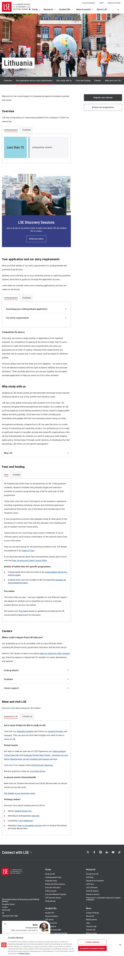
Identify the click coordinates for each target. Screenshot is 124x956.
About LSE (102, 9)
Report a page (91, 933)
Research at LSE (92, 874)
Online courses (50, 891)
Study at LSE (50, 874)
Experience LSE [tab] (11, 716)
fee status (23, 611)
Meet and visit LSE (113, 80)
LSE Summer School (53, 898)
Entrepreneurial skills (53, 930)
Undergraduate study (53, 877)
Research (48, 9)
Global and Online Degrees (55, 884)
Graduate (8, 679)
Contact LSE (90, 930)
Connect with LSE (15, 852)
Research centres (92, 894)
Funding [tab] (16, 474)
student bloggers (55, 731)
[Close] (120, 944)
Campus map (91, 926)
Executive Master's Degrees (55, 894)
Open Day (35, 816)
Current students (88, 3)
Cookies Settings (92, 913)
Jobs (88, 923)
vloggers (8, 735)
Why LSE (8, 453)
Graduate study (51, 881)
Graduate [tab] (26, 130)
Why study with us (64, 80)
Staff (101, 3)
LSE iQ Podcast (92, 887)
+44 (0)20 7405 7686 (10, 916)
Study (35, 9)
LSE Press (90, 884)
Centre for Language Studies (56, 933)
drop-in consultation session (30, 825)
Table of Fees (28, 550)
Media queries (91, 920)
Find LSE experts (92, 891)
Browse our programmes (103, 107)
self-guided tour (26, 821)
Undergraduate (11, 670)
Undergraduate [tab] (11, 130)
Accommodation (51, 916)
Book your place (36, 239)
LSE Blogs (89, 877)
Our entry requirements (17, 318)
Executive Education (53, 887)
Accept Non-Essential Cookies (92, 948)
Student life (64, 9)
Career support (11, 688)
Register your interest (102, 97)
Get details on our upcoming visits (19, 793)
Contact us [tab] (27, 716)
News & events (83, 9)
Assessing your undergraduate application (26, 309)
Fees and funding (83, 80)
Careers (97, 80)
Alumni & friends (114, 3)
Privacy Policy (24, 953)
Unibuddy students (25, 731)
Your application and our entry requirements (34, 80)
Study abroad (50, 901)
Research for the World (95, 881)
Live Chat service (37, 771)
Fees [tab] (6, 474)
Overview (8, 80)
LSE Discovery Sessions (42, 765)
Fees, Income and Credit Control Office (29, 560)
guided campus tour (23, 811)
